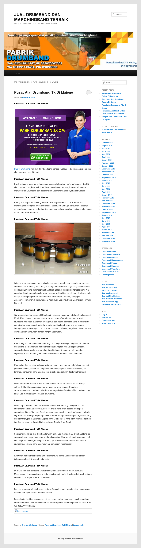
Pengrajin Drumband (110, 290)
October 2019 (107, 174)
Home (17, 73)
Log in (104, 314)
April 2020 (106, 157)
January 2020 (107, 166)
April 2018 (106, 226)
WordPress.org (108, 323)
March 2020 (107, 160)
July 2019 (106, 183)
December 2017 (108, 238)
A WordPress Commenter (113, 129)
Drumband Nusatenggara (112, 260)
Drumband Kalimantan (111, 254)
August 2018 (107, 215)
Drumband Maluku (110, 257)
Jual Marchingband (109, 287)
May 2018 (106, 224)
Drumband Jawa (109, 251)
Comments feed (108, 320)
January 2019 (107, 200)
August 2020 (107, 145)
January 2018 (107, 235)
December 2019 (108, 168)
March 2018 (107, 229)
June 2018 (106, 221)
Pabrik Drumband (22, 168)
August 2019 (107, 180)
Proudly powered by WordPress (70, 538)
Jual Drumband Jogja (110, 301)
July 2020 (106, 148)
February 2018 (108, 232)
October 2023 (107, 142)
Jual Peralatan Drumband (112, 298)
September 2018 (109, 212)
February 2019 (108, 197)
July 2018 (106, 218)
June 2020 (106, 151)
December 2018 (108, 203)
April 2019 (106, 192)
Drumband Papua (109, 263)
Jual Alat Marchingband (111, 296)
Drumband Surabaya (110, 271)
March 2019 (107, 195)
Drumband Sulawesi (29, 525)
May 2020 (106, 154)
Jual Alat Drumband (109, 293)
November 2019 (108, 171)
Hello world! (107, 132)
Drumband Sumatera (111, 268)
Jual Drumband (108, 284)
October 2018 (107, 209)
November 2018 (108, 206)
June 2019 (106, 186)
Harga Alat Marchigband (111, 304)
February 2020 (108, 162)
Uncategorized (108, 274)
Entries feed (107, 317)
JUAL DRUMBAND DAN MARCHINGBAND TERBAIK (41, 16)
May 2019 (106, 189)
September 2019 (109, 177)
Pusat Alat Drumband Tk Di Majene (43, 92)
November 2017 (108, 241)
